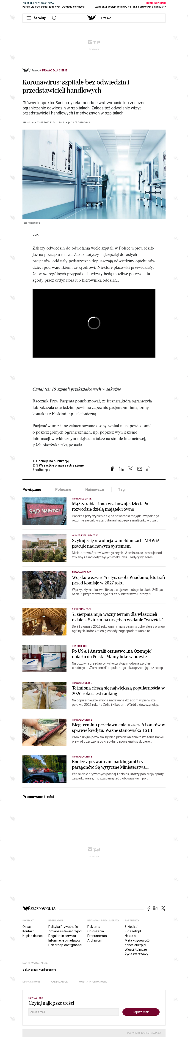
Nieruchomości (81, 609)
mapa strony (31, 981)
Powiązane (31, 489)
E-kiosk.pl (131, 926)
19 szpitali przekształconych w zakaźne (86, 389)
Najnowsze (94, 489)
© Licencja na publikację (51, 461)
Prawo (106, 18)
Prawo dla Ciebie (54, 70)
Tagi (121, 489)
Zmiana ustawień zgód (65, 931)
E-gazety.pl (133, 931)
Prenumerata (97, 936)
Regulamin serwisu (62, 936)
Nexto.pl (130, 936)
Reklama (93, 926)
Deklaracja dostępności (65, 945)
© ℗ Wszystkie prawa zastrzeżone (58, 465)
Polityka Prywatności (63, 926)
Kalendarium (60, 981)
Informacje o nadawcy (64, 940)
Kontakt (28, 931)
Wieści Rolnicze (136, 949)
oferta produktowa (93, 981)
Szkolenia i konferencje (39, 969)
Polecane (63, 489)
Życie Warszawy (136, 954)
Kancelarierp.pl (135, 945)
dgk (36, 234)
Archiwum (94, 940)
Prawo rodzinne (81, 498)
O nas (26, 926)
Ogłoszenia (95, 931)
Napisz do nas (32, 936)
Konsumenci (79, 646)
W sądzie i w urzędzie (85, 535)
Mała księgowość (137, 940)
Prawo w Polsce (81, 572)
